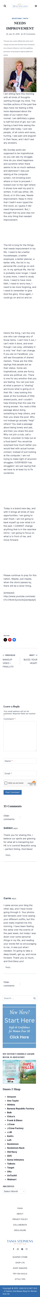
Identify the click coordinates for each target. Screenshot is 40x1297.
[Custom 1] (26, 1249)
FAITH (25, 18)
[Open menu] (35, 6)
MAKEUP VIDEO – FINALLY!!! (9, 661)
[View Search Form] (5, 6)
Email (8, 773)
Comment (10, 719)
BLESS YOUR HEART (30, 659)
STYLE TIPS (20, 1279)
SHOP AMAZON (20, 1268)
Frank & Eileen (14, 1120)
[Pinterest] (22, 1249)
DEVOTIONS (17, 18)
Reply (8, 855)
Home (20, 1208)
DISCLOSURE (20, 1230)
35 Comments (29, 34)
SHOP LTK (20, 1263)
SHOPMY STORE (20, 1257)
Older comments (9, 817)
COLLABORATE (20, 1225)
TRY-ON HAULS (20, 1274)
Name (9, 761)
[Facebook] (13, 1249)
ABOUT (20, 1214)
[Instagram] (18, 1249)
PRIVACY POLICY (20, 1219)
